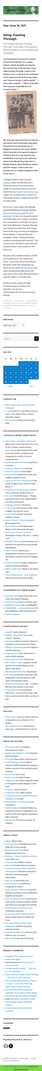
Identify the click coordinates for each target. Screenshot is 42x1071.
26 (6, 382)
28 (16, 382)
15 (21, 372)
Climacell (9, 865)
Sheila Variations (12, 808)
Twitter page (10, 614)
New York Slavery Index (15, 899)
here (10, 249)
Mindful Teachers (12, 541)
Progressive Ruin (12, 793)
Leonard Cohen (31, 301)
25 (36, 377)
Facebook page (11, 602)
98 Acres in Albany (13, 747)
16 (26, 372)
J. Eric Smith (10, 508)
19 (6, 377)
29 (21, 382)
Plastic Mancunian (13, 974)
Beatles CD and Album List (16, 753)
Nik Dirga (9, 675)
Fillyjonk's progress (13, 647)
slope (7, 956)
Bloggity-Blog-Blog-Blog (16, 635)
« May (10, 386)
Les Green (6, 303)
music (22, 303)
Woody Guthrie (22, 305)
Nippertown (10, 780)
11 (36, 368)
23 (26, 377)
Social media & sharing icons (16, 1066)
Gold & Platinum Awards (15, 762)
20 (11, 377)
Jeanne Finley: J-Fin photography (19, 520)
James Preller (11, 514)
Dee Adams (10, 641)
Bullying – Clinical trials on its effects (21, 856)
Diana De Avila (11, 474)
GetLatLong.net (12, 884)
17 (31, 372)
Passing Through (30, 268)
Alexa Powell (10, 450)
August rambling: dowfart (25, 999)
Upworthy (9, 938)
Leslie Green (15, 303)
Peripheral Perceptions (15, 684)
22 (21, 377)
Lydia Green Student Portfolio (18, 532)
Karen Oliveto (11, 526)
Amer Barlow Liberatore (15, 990)
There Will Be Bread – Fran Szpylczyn (21, 575)
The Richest (10, 820)
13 (11, 372)
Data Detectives (12, 596)
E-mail (8, 411)
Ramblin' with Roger (10, 1058)
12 (6, 372)
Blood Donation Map (14, 850)
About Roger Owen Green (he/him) (20, 405)
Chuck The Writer (12, 471)
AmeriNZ (9, 632)
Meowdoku (10, 996)
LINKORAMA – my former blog (18, 608)
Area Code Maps (12, 844)
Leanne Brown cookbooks (16, 890)
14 (16, 372)
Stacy (7, 1008)
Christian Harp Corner (14, 468)
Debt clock (9, 880)
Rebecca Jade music (13, 569)
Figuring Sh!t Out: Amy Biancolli (19, 481)
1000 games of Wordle (27, 996)
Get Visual (9, 496)
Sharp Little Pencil (13, 690)
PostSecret (10, 790)
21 (16, 377)
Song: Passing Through (14, 37)
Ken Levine (10, 774)
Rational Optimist (13, 563)
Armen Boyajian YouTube (16, 462)
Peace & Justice (11, 551)
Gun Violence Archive (14, 726)
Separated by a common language (19, 802)
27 (11, 382)
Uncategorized (19, 301)
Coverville (9, 759)
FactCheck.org (11, 717)
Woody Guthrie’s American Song (24, 192)
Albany (8, 841)
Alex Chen (9, 1002)
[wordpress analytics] (21, 1028)
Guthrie (6, 183)
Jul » (32, 386)
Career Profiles (11, 862)
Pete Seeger (12, 305)
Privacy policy (11, 420)
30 (26, 382)
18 (36, 372)
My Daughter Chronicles (15, 672)
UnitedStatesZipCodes (14, 932)
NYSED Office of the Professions (19, 908)
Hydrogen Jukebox (13, 505)
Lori (7, 968)
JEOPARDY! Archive (13, 605)
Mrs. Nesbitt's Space (14, 662)
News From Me (11, 777)
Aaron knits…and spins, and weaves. (20, 441)
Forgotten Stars (12, 653)
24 (31, 377)
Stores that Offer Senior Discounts (20, 914)
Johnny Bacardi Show (14, 659)
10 (31, 368)
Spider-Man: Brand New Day (17, 987)
